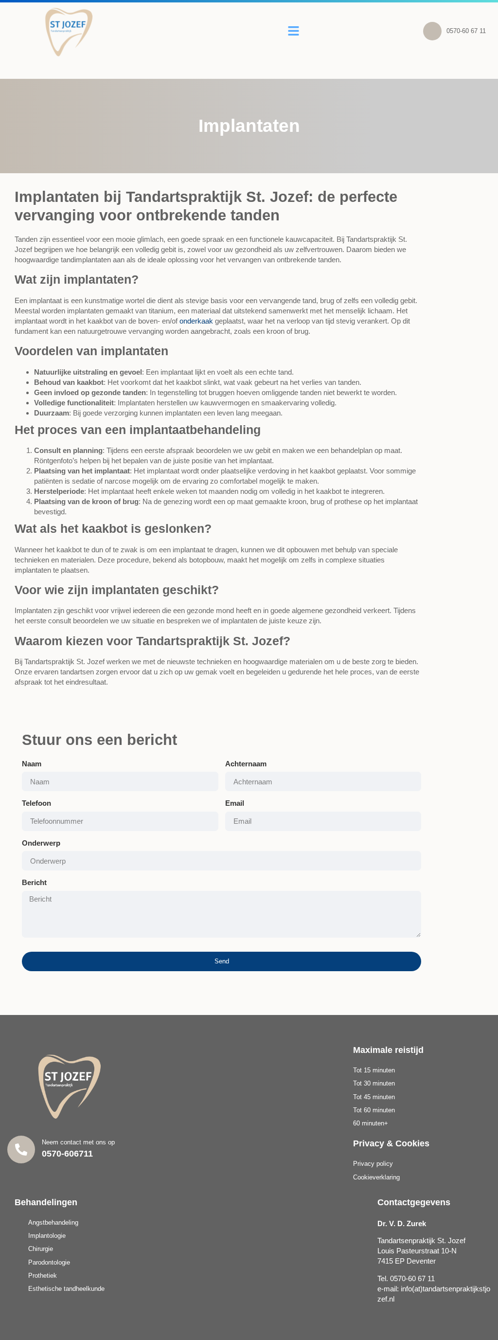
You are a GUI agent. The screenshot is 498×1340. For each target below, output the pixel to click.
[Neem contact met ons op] (21, 1149)
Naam (31, 764)
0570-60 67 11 (466, 31)
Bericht (34, 882)
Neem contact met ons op (78, 1142)
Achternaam (246, 764)
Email (234, 803)
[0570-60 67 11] (432, 31)
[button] (294, 31)
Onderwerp (41, 843)
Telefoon (36, 803)
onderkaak (196, 321)
